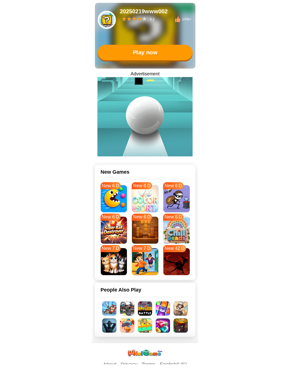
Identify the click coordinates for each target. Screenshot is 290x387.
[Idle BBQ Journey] (180, 308)
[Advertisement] (145, 380)
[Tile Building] (145, 325)
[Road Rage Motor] (127, 308)
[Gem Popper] (163, 325)
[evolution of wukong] (109, 308)
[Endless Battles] (145, 308)
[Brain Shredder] (109, 325)
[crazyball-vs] (145, 116)
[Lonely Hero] (127, 325)
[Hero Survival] (180, 325)
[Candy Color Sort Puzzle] (163, 308)
